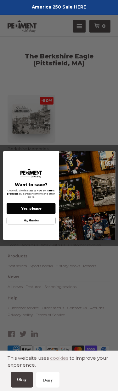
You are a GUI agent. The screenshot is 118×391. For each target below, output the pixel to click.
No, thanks (30, 220)
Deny (48, 380)
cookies (59, 358)
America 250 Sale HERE (59, 6)
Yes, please (31, 209)
